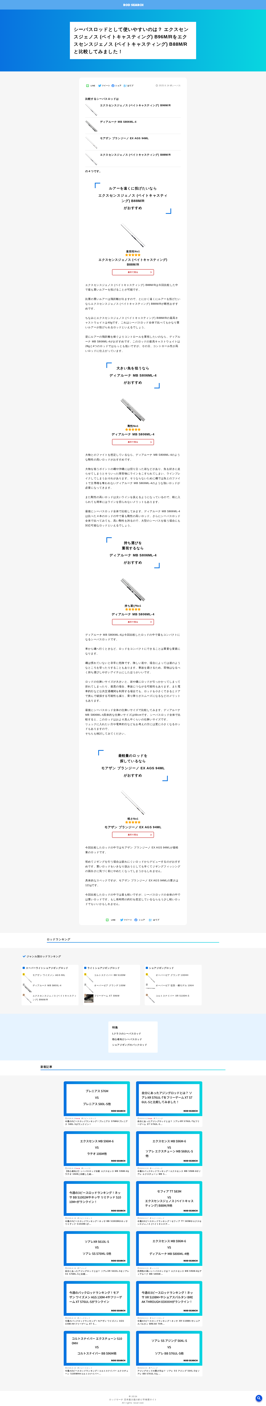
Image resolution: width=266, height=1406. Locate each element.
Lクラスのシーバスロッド (126, 1033)
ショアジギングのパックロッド (129, 1044)
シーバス (176, 85)
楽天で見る (133, 272)
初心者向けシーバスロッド (127, 1039)
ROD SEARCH (133, 5)
